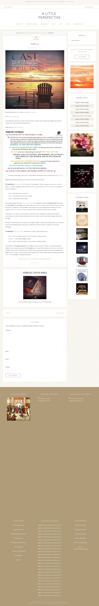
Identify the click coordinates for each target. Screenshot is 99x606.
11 (58, 528)
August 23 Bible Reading (82, 119)
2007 (39, 581)
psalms (40, 47)
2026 (39, 525)
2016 (39, 554)
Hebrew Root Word (27, 203)
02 (44, 525)
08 (54, 525)
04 (47, 525)
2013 (39, 563)
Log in (68, 603)
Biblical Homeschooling (80, 542)
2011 (39, 569)
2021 (39, 540)
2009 (39, 575)
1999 (39, 592)
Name (7, 351)
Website (7, 367)
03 (45, 525)
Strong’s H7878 (20, 184)
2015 (39, 557)
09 (56, 528)
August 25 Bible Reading (82, 109)
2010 (39, 572)
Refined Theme (42, 603)
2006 (39, 584)
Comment (8, 330)
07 (52, 525)
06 (50, 525)
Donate (19, 560)
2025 (39, 528)
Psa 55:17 (60, 175)
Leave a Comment (35, 262)
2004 (39, 589)
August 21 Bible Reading (82, 125)
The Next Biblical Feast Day (18, 534)
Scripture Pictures (18, 529)
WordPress (63, 603)
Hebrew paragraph (13, 116)
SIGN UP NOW (82, 56)
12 (60, 528)
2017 (39, 551)
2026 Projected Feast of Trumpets (82, 116)
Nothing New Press (80, 529)
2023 (39, 534)
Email (7, 359)
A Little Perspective (49, 15)
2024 (39, 531)
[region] (18, 409)
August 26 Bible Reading (82, 106)
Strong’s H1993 (19, 231)
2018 (39, 548)
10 (57, 528)
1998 (39, 595)
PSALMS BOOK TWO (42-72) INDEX (27, 259)
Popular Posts (19, 538)
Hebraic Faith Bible (80, 538)
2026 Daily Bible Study (18, 525)
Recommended (19, 555)
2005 (39, 587)
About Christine (18, 547)
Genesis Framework (54, 603)
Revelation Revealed (80, 534)
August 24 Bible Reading (82, 112)
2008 (39, 578)
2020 (39, 543)
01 (42, 525)
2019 (39, 545)
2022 (39, 537)
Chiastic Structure (18, 127)
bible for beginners (32, 47)
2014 (39, 560)
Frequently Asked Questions (18, 542)
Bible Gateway (32, 112)
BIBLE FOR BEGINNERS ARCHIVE (43, 259)
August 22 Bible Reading (82, 122)
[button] (18, 409)
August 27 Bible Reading (82, 102)
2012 (39, 566)
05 (49, 525)
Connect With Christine (18, 551)
